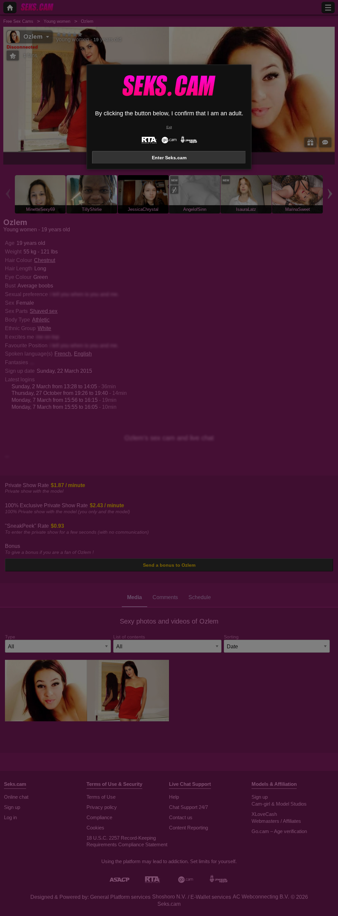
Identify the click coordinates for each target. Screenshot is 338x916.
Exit (169, 127)
